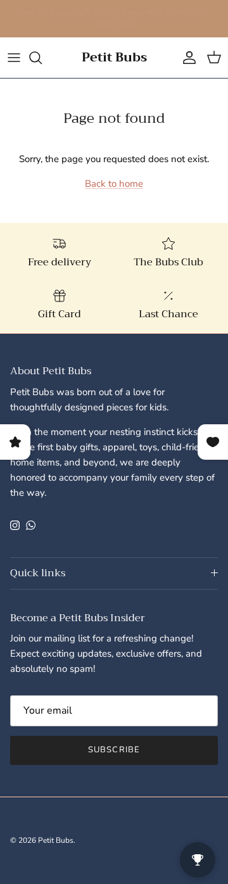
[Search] (42, 58)
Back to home (114, 183)
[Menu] (14, 58)
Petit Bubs (55, 840)
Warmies (32, 17)
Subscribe (113, 749)
